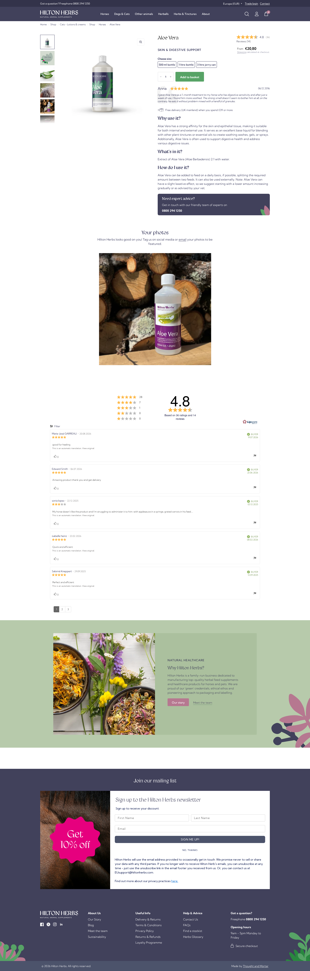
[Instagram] (55, 924)
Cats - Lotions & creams (73, 24)
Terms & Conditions (148, 925)
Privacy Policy (144, 931)
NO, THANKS (190, 850)
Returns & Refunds (148, 937)
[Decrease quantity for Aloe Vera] (160, 76)
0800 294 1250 (172, 210)
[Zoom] (140, 42)
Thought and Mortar (255, 966)
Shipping (241, 52)
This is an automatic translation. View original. (73, 448)
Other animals (144, 14)
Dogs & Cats (122, 14)
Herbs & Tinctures (185, 14)
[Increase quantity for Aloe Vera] (170, 76)
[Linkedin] (61, 924)
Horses (104, 14)
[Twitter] (48, 924)
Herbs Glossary (193, 937)
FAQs (187, 925)
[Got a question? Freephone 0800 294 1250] (65, 3)
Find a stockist (192, 931)
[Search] (247, 14)
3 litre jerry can (206, 64)
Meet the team (98, 931)
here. (174, 881)
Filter (57, 426)
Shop (53, 24)
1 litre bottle (186, 64)
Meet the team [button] (202, 702)
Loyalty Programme (148, 942)
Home (43, 24)
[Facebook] (42, 924)
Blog (91, 925)
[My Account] (256, 14)
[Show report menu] (254, 456)
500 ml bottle (167, 64)
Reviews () (243, 41)
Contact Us (190, 919)
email (182, 239)
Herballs (163, 14)
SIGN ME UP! (190, 839)
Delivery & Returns (148, 919)
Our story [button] (178, 702)
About (206, 14)
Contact (265, 3)
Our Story (94, 919)
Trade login (251, 3)
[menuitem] (105, 14)
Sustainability (97, 937)
